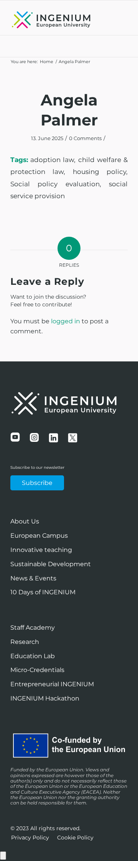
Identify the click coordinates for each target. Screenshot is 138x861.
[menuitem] (30, 838)
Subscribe (37, 483)
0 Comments (85, 138)
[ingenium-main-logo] (57, 19)
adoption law (52, 160)
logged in (65, 321)
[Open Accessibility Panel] (3, 855)
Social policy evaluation (55, 184)
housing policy (99, 172)
